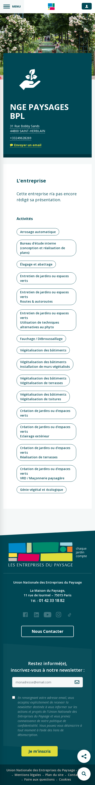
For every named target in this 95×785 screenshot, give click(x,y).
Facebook (25, 613)
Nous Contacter (47, 631)
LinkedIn (36, 613)
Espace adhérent (88, 6)
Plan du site (54, 775)
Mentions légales (28, 775)
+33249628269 (20, 138)
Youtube (47, 613)
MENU (16, 6)
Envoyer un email (27, 145)
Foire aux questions (39, 779)
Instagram (58, 613)
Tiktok (69, 613)
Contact (74, 775)
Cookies (65, 779)
